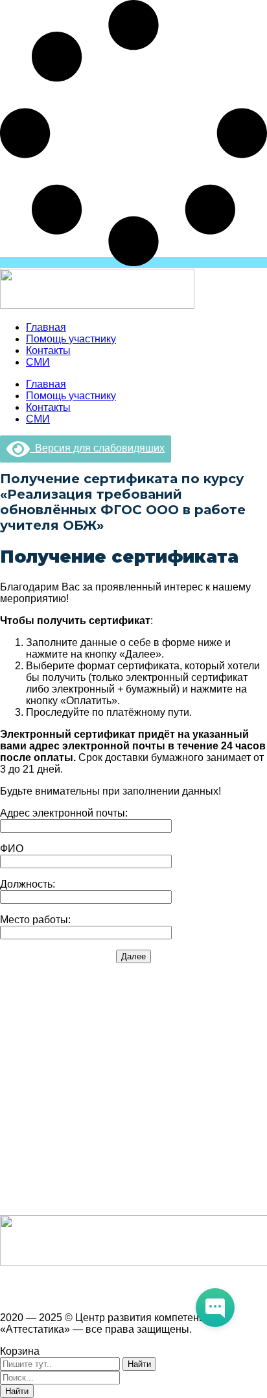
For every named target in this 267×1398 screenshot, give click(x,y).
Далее (133, 956)
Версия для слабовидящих (97, 448)
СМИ (38, 362)
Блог (11, 1176)
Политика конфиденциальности (76, 1088)
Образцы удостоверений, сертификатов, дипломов (122, 1022)
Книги (13, 1198)
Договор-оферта (40, 1066)
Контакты (48, 350)
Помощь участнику (71, 338)
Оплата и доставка (45, 1044)
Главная (46, 327)
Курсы (15, 1154)
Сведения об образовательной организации (106, 1001)
